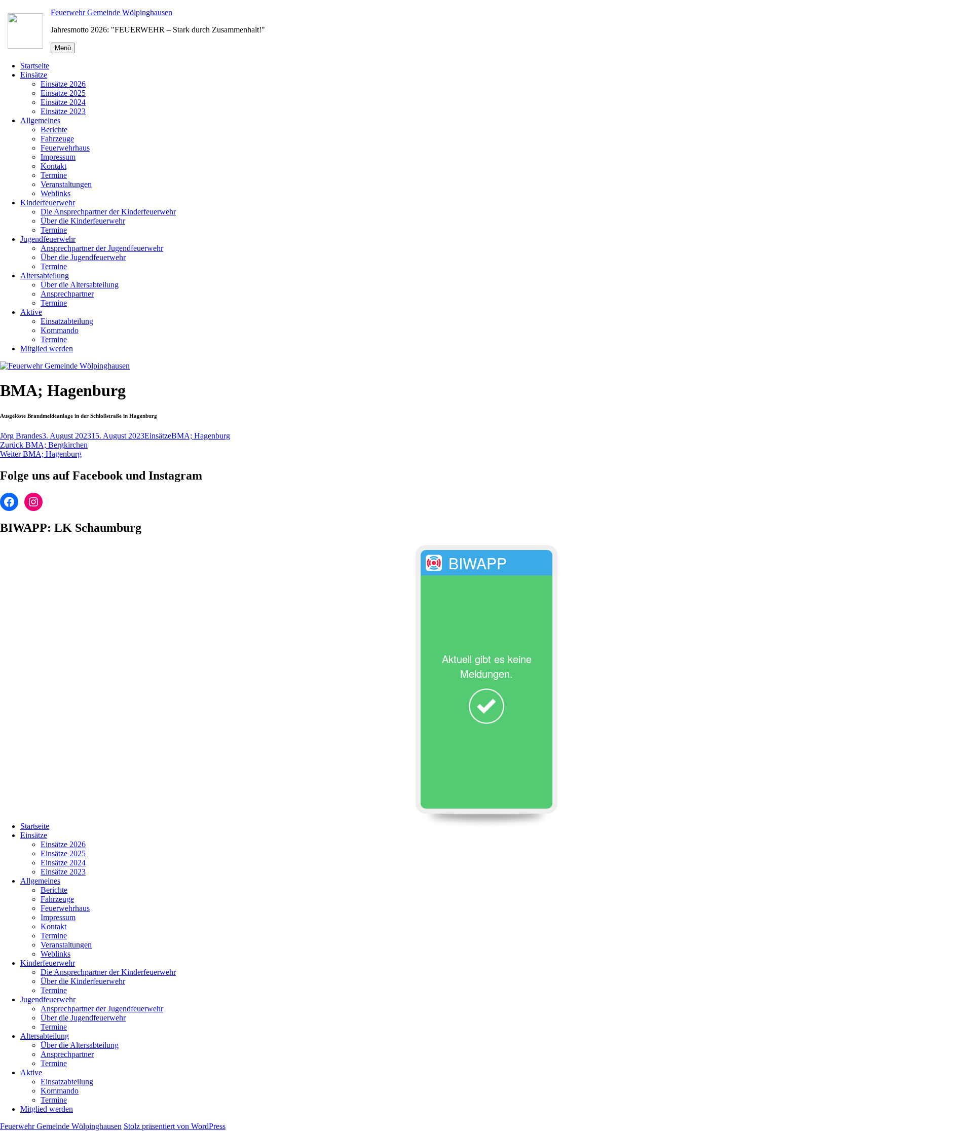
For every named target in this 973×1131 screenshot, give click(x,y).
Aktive (31, 312)
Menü (63, 48)
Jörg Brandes (21, 435)
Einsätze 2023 (63, 111)
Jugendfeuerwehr (48, 239)
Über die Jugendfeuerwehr (83, 257)
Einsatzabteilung (67, 321)
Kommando (60, 330)
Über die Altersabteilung (80, 284)
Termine (54, 175)
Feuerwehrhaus (65, 147)
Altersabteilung (44, 275)
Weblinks (55, 193)
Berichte (54, 129)
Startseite (34, 65)
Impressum (58, 157)
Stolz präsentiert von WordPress (175, 1126)
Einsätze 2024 (63, 102)
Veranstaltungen (66, 184)
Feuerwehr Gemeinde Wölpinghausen (111, 12)
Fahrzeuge (57, 138)
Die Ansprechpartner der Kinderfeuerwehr (108, 211)
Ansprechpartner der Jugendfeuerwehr (102, 248)
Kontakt (53, 166)
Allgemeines (40, 120)
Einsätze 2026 (63, 84)
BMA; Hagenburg (200, 435)
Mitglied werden (46, 348)
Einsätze (33, 74)
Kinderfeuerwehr (47, 202)
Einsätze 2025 (63, 93)
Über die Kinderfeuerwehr (83, 220)
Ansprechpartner (67, 293)
